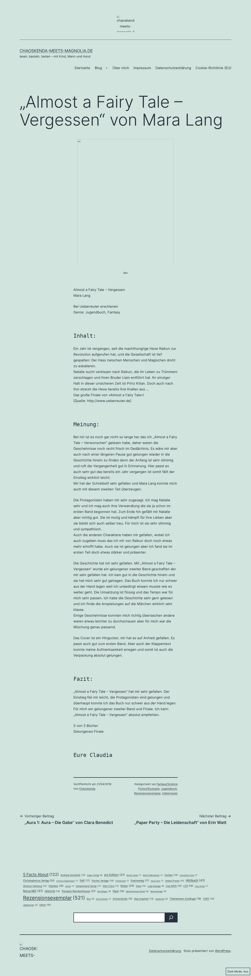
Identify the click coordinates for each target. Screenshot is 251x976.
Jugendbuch (169, 788)
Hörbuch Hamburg (35, 886)
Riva (90, 899)
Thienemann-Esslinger (185, 898)
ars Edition (114, 875)
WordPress (223, 951)
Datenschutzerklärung (173, 68)
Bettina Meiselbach (153, 875)
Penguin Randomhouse (78, 891)
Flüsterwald (122, 881)
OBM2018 (52, 891)
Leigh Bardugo (156, 886)
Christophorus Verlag (38, 880)
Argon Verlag (94, 875)
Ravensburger (158, 891)
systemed (161, 899)
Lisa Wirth (174, 886)
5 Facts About (41, 874)
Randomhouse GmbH (137, 891)
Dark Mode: (234, 971)
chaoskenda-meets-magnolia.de (56, 50)
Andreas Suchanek (72, 875)
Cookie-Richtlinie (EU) (213, 68)
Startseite (82, 68)
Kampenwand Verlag (88, 886)
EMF (85, 880)
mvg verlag (201, 886)
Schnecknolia (122, 898)
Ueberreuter (170, 793)
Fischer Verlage (103, 880)
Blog (98, 68)
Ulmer (45, 904)
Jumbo (69, 886)
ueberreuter (30, 905)
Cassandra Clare (188, 875)
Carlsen (171, 875)
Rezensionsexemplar (147, 793)
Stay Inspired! (144, 898)
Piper (118, 891)
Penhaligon (104, 891)
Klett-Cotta (111, 886)
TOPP (208, 898)
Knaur (127, 885)
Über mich (121, 68)
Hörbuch (195, 880)
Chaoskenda (87, 788)
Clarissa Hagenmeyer (67, 881)
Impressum (142, 68)
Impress (56, 885)
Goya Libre (157, 881)
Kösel (141, 886)
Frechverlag (140, 880)
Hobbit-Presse (174, 880)
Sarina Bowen (103, 899)
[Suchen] (171, 917)
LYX (188, 885)
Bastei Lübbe (134, 875)
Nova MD (33, 891)
